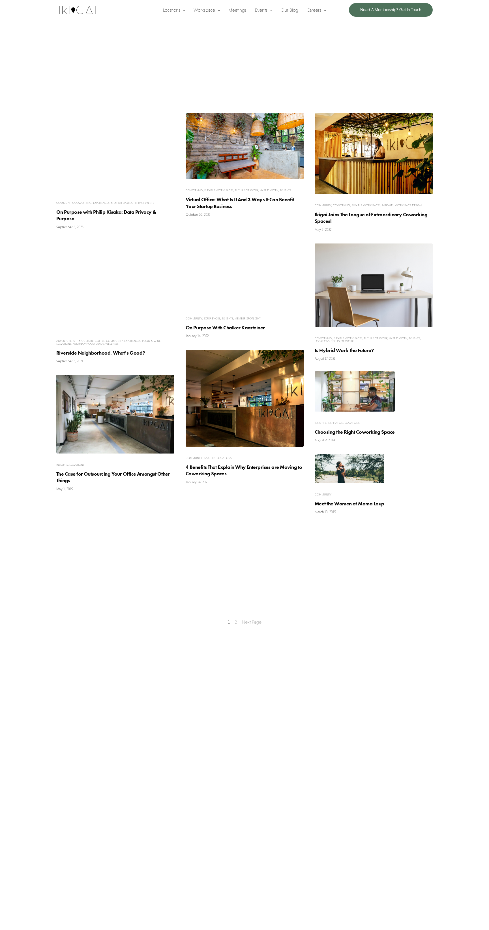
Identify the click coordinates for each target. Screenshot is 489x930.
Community (64, 202)
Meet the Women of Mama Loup (349, 503)
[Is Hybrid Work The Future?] (374, 285)
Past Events (146, 202)
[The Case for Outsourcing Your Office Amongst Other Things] (115, 414)
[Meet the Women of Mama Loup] (349, 468)
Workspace (204, 9)
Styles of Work (342, 340)
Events (261, 9)
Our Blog (289, 9)
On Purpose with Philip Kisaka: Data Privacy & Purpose (106, 215)
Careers (314, 9)
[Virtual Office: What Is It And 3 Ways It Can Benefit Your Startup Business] (245, 146)
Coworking (83, 202)
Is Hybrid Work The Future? (344, 350)
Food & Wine (151, 340)
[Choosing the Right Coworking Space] (355, 391)
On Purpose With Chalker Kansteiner (225, 327)
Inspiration (335, 422)
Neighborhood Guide (88, 343)
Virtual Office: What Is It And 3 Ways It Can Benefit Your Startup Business (240, 202)
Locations (171, 9)
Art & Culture (83, 340)
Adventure (64, 340)
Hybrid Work (269, 190)
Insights (285, 190)
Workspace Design (408, 205)
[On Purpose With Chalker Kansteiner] (245, 267)
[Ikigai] (77, 10)
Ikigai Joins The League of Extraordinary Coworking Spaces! (371, 217)
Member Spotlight (124, 202)
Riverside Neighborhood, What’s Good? (100, 352)
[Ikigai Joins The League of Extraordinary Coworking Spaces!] (374, 153)
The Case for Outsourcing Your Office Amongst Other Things (113, 477)
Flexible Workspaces (218, 190)
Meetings (237, 9)
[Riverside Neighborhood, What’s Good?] (115, 285)
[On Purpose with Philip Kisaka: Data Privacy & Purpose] (115, 152)
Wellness (112, 343)
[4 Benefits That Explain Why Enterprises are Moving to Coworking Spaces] (245, 398)
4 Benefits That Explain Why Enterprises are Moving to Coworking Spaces (244, 470)
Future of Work (246, 190)
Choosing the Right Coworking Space (355, 432)
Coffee (100, 340)
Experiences (101, 202)
